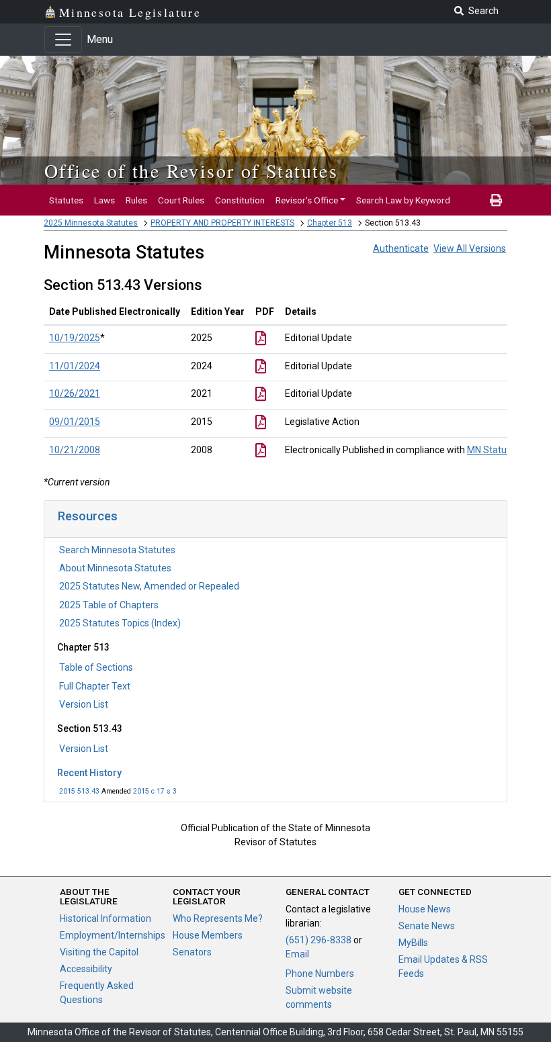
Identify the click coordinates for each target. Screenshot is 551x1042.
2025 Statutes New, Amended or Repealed (149, 586)
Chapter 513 (329, 223)
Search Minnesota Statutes (117, 549)
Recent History (89, 772)
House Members (208, 935)
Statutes (66, 200)
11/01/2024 (74, 366)
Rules (136, 200)
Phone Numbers (320, 973)
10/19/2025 (74, 337)
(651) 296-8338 (318, 940)
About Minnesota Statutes (115, 568)
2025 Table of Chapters (109, 605)
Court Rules (181, 200)
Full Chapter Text (94, 686)
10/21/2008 (74, 449)
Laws (104, 200)
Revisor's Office (307, 200)
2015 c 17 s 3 (155, 791)
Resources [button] (88, 516)
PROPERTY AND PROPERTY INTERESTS (222, 223)
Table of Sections (96, 667)
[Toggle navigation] (63, 39)
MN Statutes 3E (500, 449)
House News (424, 909)
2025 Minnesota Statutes (91, 223)
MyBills (413, 942)
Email (297, 954)
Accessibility (86, 968)
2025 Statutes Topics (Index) (120, 623)
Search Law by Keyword (403, 200)
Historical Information (105, 918)
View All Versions (469, 248)
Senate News (426, 925)
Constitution (240, 200)
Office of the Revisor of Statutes (191, 170)
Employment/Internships (112, 935)
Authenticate (401, 248)
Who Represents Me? (218, 918)
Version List (83, 704)
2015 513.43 (79, 791)
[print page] (495, 200)
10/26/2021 (74, 393)
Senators (192, 952)
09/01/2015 (74, 421)
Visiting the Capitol (99, 952)
